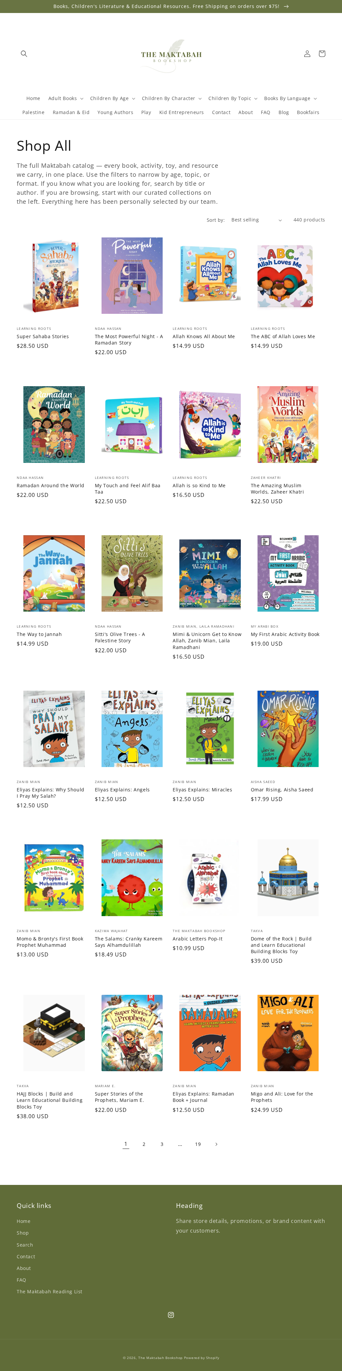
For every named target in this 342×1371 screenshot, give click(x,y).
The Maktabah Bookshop (160, 1357)
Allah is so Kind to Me (199, 485)
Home (23, 1221)
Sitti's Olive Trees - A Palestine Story (120, 637)
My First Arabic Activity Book (285, 634)
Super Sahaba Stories (43, 336)
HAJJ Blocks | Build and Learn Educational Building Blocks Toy (49, 1100)
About (24, 1268)
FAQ (21, 1280)
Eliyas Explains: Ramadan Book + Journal (203, 1097)
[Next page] (216, 1144)
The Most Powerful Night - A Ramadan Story (129, 339)
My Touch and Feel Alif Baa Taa (128, 488)
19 (198, 1144)
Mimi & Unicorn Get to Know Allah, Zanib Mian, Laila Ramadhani (207, 640)
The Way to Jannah (39, 634)
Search (25, 1245)
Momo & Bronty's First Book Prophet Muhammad (50, 941)
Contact (26, 1256)
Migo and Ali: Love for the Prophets (282, 1097)
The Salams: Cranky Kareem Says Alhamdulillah (129, 941)
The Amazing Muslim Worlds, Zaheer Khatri (277, 488)
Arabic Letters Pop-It (197, 938)
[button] (24, 53)
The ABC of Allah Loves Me (283, 336)
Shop (23, 1233)
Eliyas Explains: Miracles (202, 789)
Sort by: (216, 220)
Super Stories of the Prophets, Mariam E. (119, 1097)
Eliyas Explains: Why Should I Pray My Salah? (50, 792)
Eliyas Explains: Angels (122, 789)
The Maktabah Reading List (49, 1291)
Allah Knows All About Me (204, 336)
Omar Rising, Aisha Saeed (282, 789)
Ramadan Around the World (50, 485)
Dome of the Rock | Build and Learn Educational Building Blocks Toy (281, 944)
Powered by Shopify (201, 1357)
